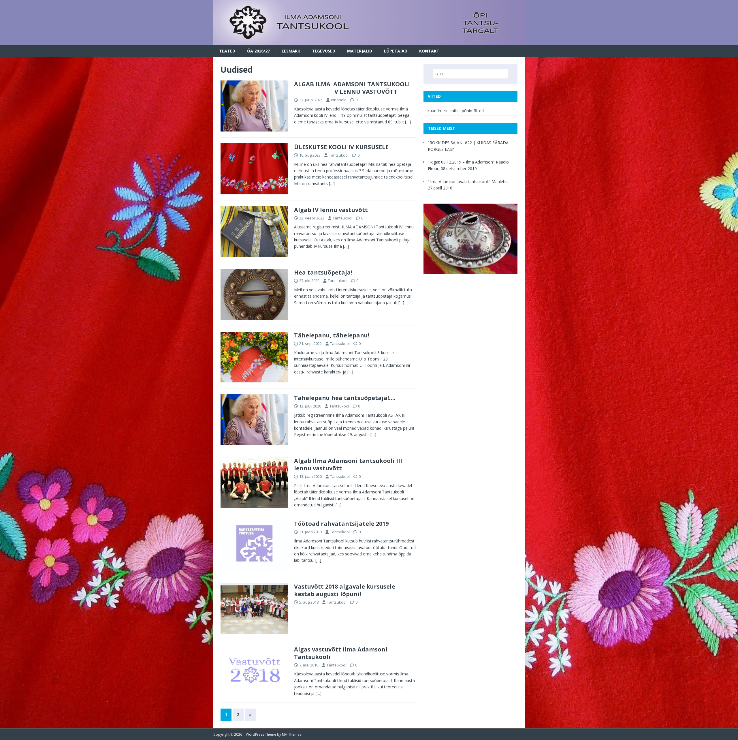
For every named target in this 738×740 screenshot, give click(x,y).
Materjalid (359, 51)
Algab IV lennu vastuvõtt (331, 210)
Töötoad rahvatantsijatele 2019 (341, 523)
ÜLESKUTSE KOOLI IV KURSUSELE (341, 147)
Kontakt (429, 51)
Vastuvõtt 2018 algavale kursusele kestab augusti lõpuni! (344, 590)
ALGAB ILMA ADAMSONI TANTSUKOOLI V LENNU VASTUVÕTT (352, 87)
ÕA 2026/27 (258, 51)
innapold (339, 99)
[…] (408, 122)
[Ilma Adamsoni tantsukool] (369, 41)
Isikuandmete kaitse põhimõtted (453, 110)
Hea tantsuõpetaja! (323, 272)
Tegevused (323, 51)
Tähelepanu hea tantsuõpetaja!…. (344, 398)
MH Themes (291, 734)
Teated (227, 51)
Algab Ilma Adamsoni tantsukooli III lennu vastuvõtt (348, 464)
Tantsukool (339, 155)
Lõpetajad (395, 51)
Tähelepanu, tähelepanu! (331, 335)
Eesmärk (291, 51)
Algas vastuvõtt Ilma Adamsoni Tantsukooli (340, 653)
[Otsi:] (470, 74)
